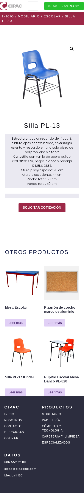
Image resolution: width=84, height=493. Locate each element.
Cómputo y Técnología (52, 428)
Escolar (52, 16)
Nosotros (13, 420)
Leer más (15, 323)
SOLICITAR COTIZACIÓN (42, 207)
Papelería (51, 420)
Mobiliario (29, 16)
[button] (72, 49)
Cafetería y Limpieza (61, 436)
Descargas (14, 432)
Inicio (8, 16)
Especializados (56, 442)
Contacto (13, 426)
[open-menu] (33, 6)
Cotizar (11, 438)
